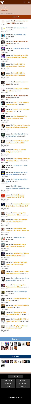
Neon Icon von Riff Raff (21, 48)
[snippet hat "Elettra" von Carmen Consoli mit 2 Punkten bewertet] (7, 349)
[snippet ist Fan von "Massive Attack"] (28, 362)
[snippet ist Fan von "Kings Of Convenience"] (19, 362)
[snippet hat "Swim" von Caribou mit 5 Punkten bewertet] (28, 345)
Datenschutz (23, 380)
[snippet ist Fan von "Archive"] (3, 367)
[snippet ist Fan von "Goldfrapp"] (7, 362)
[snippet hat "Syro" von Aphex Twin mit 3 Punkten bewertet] (3, 345)
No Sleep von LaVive (20, 165)
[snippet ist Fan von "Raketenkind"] (24, 362)
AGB (8, 387)
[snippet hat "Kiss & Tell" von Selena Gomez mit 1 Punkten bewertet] (3, 349)
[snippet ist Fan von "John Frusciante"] (11, 362)
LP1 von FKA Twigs (20, 34)
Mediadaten (8, 383)
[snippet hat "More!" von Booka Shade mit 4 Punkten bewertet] (24, 345)
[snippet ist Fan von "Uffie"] (3, 362)
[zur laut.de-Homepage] (2, 2)
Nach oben (15, 376)
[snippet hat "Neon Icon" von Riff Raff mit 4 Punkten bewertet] (7, 345)
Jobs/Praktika (23, 383)
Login (29, 2)
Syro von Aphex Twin (20, 28)
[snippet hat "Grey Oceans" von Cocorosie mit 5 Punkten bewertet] (19, 345)
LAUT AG (20, 397)
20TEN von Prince (19, 237)
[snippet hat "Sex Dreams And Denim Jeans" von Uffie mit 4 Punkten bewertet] (11, 345)
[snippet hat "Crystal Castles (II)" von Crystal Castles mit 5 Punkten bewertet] (15, 345)
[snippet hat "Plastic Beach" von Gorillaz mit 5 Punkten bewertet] (15, 349)
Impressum (8, 380)
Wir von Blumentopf (20, 291)
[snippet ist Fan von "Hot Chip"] (15, 362)
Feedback (23, 387)
